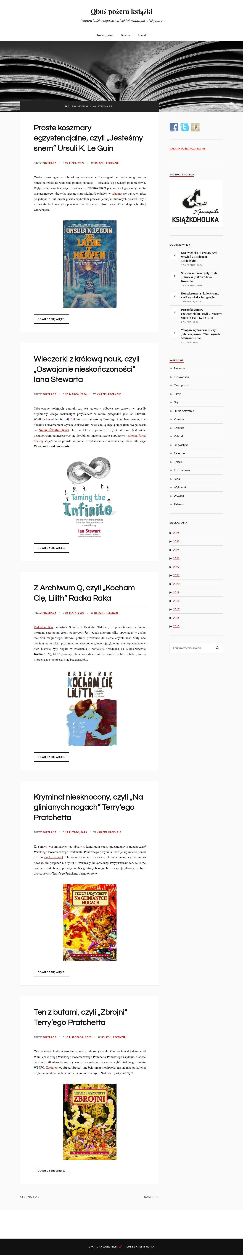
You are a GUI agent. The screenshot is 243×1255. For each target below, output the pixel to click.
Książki (99, 163)
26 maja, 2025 (74, 612)
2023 (176, 558)
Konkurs (179, 427)
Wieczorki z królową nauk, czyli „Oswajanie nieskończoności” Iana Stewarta (87, 369)
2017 (176, 609)
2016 (176, 617)
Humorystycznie (184, 410)
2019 (176, 592)
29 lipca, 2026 (75, 163)
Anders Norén (145, 1246)
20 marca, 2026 (76, 394)
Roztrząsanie (182, 470)
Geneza (125, 35)
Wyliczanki (180, 487)
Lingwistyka (181, 444)
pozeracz (49, 163)
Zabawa (179, 504)
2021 (176, 575)
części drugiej (53, 857)
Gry (176, 402)
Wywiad (179, 495)
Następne (151, 1196)
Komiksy (179, 419)
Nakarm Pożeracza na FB (187, 149)
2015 (176, 626)
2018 (176, 600)
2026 (176, 532)
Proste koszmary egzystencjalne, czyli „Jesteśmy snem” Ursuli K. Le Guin (88, 138)
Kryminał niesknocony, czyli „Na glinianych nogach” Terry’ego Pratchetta (88, 807)
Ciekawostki (181, 376)
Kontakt (142, 35)
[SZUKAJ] (217, 648)
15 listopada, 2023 (78, 1037)
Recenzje (112, 163)
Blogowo (179, 368)
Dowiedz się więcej (51, 319)
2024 (176, 549)
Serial (177, 478)
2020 (176, 583)
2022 (176, 566)
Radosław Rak (43, 627)
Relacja (178, 461)
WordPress (110, 1246)
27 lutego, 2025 (76, 832)
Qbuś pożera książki (122, 11)
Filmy (177, 393)
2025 (176, 541)
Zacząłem (52, 1067)
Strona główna (104, 35)
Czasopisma (181, 385)
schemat (117, 193)
